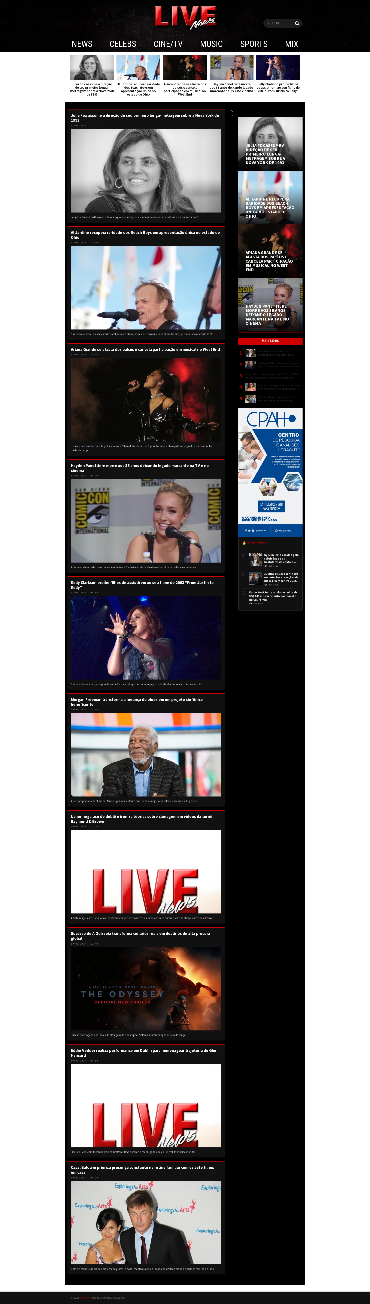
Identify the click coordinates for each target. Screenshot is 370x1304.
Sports (254, 44)
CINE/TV (168, 44)
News (82, 44)
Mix (291, 44)
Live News (85, 1297)
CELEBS (123, 44)
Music (211, 44)
